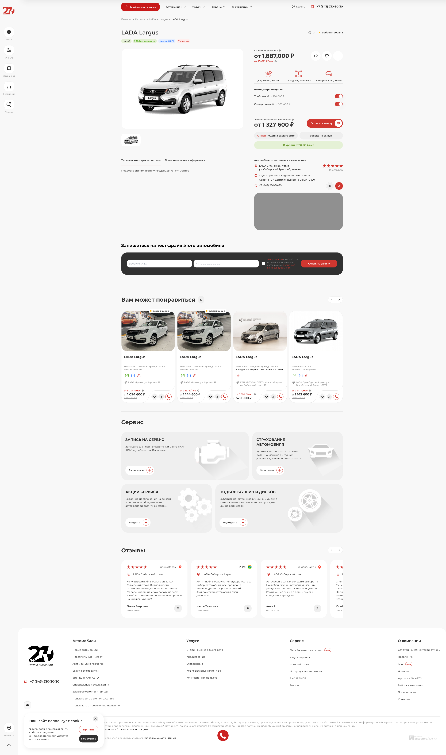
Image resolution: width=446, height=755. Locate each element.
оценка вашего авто (276, 135)
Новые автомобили (85, 649)
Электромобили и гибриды (90, 691)
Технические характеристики (141, 160)
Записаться (136, 470)
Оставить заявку (321, 123)
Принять (88, 729)
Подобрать (230, 522)
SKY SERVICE (298, 678)
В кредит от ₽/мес (298, 145)
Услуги (192, 641)
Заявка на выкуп (321, 135)
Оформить (267, 470)
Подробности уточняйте (155, 170)
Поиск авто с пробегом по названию (96, 705)
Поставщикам (407, 692)
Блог (404, 664)
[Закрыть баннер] (95, 719)
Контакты (404, 699)
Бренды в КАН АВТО (85, 677)
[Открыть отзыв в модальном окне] (178, 608)
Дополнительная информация (185, 160)
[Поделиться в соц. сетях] (316, 56)
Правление (405, 656)
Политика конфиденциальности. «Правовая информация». (110, 729)
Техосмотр (296, 685)
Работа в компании (410, 685)
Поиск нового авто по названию (93, 698)
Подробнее (88, 738)
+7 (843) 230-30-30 (270, 185)
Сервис (297, 641)
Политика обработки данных (160, 738)
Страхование (194, 663)
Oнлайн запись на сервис (310, 650)
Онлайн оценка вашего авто (204, 649)
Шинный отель (299, 664)
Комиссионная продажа (201, 677)
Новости (403, 671)
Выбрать (134, 522)
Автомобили (84, 641)
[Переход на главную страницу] (8, 10)
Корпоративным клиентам (203, 670)
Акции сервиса (300, 657)
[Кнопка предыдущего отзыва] (331, 550)
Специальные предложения (90, 684)
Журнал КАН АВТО (410, 678)
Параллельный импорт (87, 656)
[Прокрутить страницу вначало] (9, 746)
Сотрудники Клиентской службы (419, 649)
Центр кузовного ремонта (307, 671)
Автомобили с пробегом (88, 663)
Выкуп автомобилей (85, 670)
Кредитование (195, 656)
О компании (409, 641)
